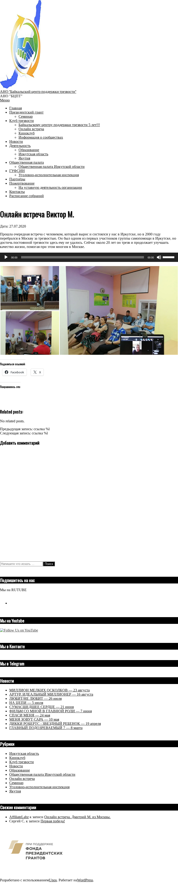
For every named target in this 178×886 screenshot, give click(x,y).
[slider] (169, 257)
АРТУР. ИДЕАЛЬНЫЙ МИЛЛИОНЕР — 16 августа (51, 694)
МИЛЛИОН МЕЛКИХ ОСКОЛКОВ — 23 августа (49, 690)
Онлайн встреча (22, 779)
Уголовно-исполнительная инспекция (39, 787)
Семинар (16, 783)
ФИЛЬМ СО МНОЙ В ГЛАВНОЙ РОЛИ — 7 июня (50, 711)
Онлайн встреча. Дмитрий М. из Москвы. (77, 817)
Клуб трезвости (21, 762)
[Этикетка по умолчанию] (11, 603)
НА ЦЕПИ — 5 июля (26, 703)
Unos (53, 880)
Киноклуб (17, 758)
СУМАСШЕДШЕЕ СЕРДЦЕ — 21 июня (41, 707)
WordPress (85, 880)
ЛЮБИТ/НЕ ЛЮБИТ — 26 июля (35, 698)
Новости (16, 766)
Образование (19, 770)
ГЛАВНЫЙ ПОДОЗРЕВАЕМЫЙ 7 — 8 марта (46, 728)
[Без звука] (159, 257)
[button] (29, 288)
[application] (89, 257)
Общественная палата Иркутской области (42, 774)
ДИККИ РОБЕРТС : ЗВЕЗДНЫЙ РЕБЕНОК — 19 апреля (55, 724)
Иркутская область (24, 754)
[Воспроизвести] (6, 257)
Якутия (15, 791)
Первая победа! (53, 821)
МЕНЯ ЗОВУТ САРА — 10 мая (34, 719)
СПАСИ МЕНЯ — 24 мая (29, 715)
